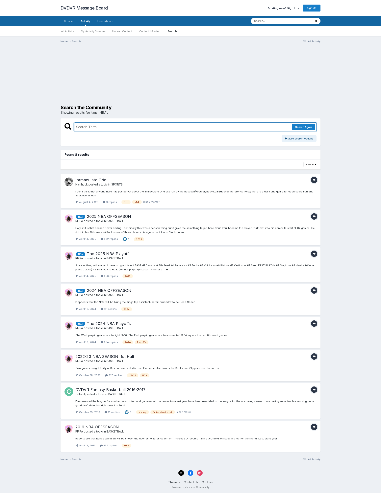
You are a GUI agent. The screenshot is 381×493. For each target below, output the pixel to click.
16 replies (113, 412)
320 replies (115, 375)
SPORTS (117, 184)
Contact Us (191, 482)
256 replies (110, 276)
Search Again (303, 127)
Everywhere (299, 20)
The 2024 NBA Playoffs (109, 323)
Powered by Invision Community (190, 487)
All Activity (67, 31)
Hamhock (81, 184)
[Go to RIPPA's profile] (68, 218)
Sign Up (311, 8)
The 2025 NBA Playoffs (109, 253)
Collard (80, 394)
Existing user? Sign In (282, 8)
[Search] (316, 21)
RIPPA (79, 221)
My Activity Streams (93, 31)
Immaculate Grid (90, 180)
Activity (85, 21)
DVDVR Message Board (84, 8)
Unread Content (122, 31)
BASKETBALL (115, 221)
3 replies (111, 202)
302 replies (110, 238)
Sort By (310, 164)
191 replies (110, 308)
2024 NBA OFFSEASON (109, 290)
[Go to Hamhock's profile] (68, 182)
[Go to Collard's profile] (68, 391)
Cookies (207, 482)
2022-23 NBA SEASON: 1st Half (104, 356)
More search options (300, 138)
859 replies (110, 445)
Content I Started (149, 31)
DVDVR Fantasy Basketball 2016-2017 (110, 389)
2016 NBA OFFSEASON (97, 427)
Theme (173, 482)
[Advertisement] (133, 77)
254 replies (110, 342)
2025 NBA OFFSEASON (109, 216)
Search (172, 31)
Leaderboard (105, 21)
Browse (68, 21)
